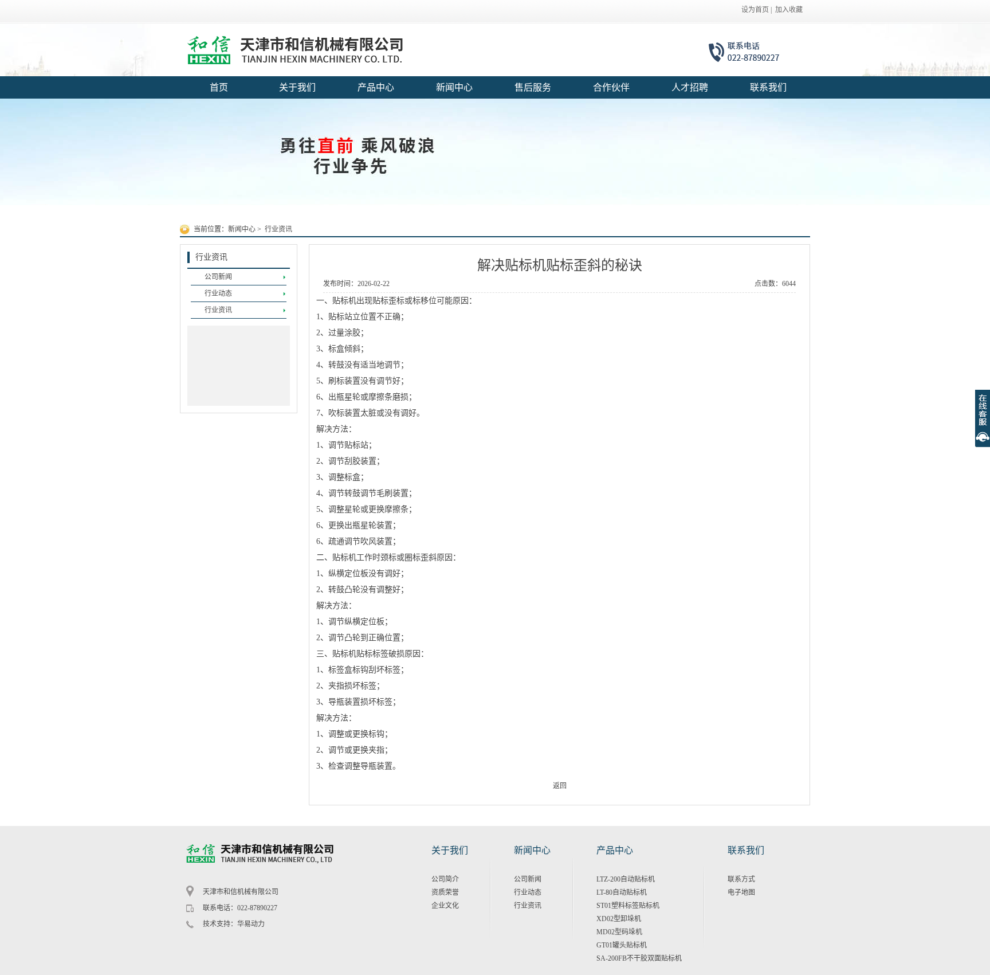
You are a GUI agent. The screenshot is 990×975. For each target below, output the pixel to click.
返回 (560, 786)
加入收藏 (789, 10)
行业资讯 (278, 229)
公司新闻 (527, 879)
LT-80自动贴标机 (621, 892)
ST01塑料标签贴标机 (627, 906)
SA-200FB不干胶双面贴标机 (639, 958)
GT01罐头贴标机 (621, 945)
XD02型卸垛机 (618, 919)
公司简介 (445, 879)
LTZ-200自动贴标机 (625, 879)
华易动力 (251, 924)
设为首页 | (756, 10)
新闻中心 (242, 229)
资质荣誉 (445, 892)
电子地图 (741, 892)
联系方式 (741, 879)
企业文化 (445, 906)
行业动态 (527, 892)
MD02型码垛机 (619, 932)
